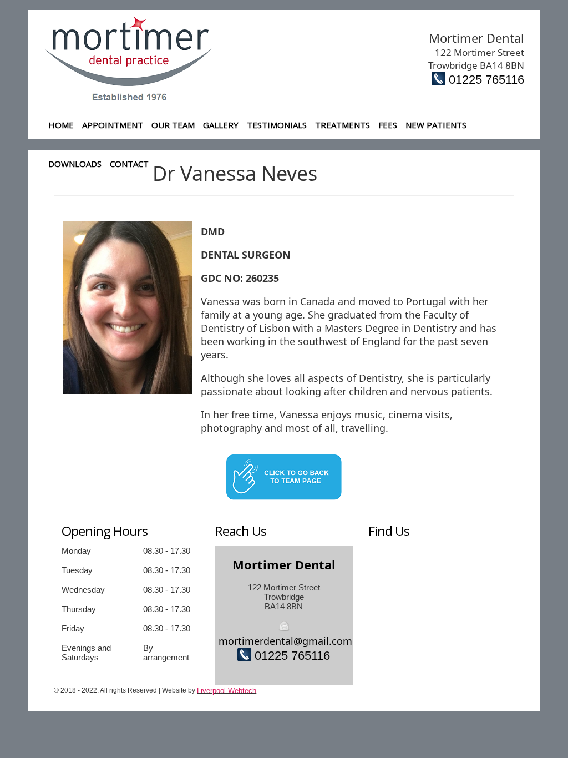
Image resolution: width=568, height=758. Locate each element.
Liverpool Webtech (226, 690)
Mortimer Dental (284, 564)
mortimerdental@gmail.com (285, 641)
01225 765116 (486, 80)
